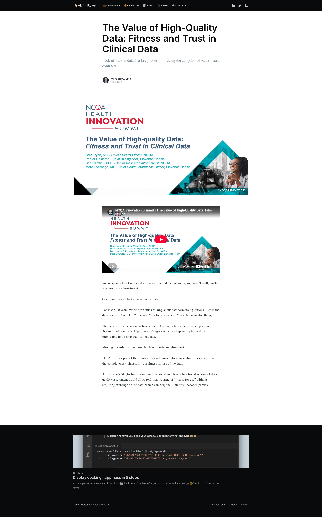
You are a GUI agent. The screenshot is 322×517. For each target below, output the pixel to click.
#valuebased (110, 331)
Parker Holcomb (120, 78)
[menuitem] (111, 5)
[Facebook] (234, 5)
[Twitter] (241, 5)
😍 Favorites (131, 5)
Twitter (244, 504)
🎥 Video (163, 5)
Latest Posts (218, 504)
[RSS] (246, 5)
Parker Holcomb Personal (87, 504)
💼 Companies (111, 5)
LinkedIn (233, 504)
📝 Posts (148, 5)
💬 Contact (179, 5)
